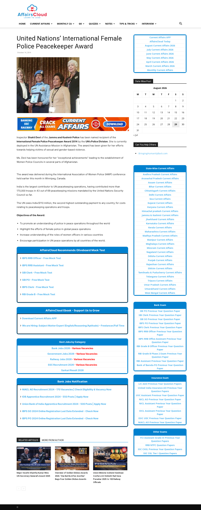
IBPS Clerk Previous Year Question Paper (160, 327)
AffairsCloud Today (160, 41)
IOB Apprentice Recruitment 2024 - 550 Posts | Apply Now (55, 396)
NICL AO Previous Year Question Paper (160, 399)
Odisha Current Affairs (160, 256)
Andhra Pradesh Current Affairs (160, 174)
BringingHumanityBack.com (153, 153)
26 (153, 124)
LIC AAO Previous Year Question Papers (160, 383)
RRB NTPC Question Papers (160, 445)
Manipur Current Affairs (160, 239)
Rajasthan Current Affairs (160, 264)
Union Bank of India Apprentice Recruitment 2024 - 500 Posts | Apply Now (64, 403)
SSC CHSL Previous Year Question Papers (160, 449)
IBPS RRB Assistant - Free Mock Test (43, 265)
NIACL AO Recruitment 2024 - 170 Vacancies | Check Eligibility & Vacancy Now (66, 389)
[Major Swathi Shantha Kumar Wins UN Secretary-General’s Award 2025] (34, 458)
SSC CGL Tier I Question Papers (160, 453)
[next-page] (24, 488)
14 (168, 112)
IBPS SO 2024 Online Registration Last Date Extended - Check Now (60, 411)
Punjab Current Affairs (160, 260)
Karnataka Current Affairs (160, 223)
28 (168, 124)
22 (175, 118)
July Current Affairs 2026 (160, 49)
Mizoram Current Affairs (160, 247)
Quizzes (93, 23)
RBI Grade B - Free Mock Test (38, 294)
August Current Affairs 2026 (160, 45)
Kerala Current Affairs (160, 227)
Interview (148, 23)
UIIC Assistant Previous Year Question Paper (160, 395)
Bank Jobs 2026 (72, 348)
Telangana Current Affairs (160, 276)
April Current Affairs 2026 (160, 61)
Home (22, 23)
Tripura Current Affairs (160, 280)
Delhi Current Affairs (160, 194)
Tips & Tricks (127, 23)
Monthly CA (64, 23)
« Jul (135, 135)
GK (80, 23)
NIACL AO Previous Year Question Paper (160, 422)
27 (161, 124)
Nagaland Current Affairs (160, 252)
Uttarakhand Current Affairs (160, 288)
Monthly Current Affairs (160, 70)
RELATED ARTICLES (28, 440)
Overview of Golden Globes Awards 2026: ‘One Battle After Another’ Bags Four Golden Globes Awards (71, 476)
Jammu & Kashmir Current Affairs (160, 215)
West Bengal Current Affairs (160, 292)
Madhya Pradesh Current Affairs (160, 235)
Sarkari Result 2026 (72, 370)
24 (138, 124)
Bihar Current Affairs (160, 186)
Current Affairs (40, 23)
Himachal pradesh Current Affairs (160, 211)
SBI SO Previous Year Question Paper (160, 319)
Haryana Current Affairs (160, 207)
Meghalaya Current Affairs (160, 243)
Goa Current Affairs (160, 198)
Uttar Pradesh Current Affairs (160, 284)
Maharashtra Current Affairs (160, 231)
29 (175, 124)
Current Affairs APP (160, 37)
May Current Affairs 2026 (160, 57)
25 (145, 124)
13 (161, 112)
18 (145, 118)
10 (138, 112)
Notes (108, 23)
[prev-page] (19, 488)
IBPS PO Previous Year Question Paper (160, 323)
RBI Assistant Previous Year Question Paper (160, 361)
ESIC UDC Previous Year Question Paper (160, 418)
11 (145, 112)
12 (153, 112)
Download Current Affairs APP (39, 318)
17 (138, 118)
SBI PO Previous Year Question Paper (160, 310)
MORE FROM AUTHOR (53, 440)
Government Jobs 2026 (72, 353)
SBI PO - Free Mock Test (35, 279)
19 (153, 118)
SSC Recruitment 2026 (72, 364)
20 (161, 118)
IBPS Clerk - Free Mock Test (38, 287)
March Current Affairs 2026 (160, 65)
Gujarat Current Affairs (160, 202)
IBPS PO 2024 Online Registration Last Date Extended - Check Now (60, 418)
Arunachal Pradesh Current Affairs (160, 178)
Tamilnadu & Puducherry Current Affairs (160, 272)
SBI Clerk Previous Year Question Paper (160, 315)
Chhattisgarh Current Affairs (160, 190)
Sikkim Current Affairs (160, 268)
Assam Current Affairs (160, 182)
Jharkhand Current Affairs (160, 219)
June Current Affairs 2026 (160, 53)
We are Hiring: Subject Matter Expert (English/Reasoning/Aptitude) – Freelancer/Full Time (73, 325)
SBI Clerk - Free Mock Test (37, 272)
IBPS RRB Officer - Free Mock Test (41, 258)
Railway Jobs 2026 (72, 359)
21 (168, 118)
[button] (180, 23)
